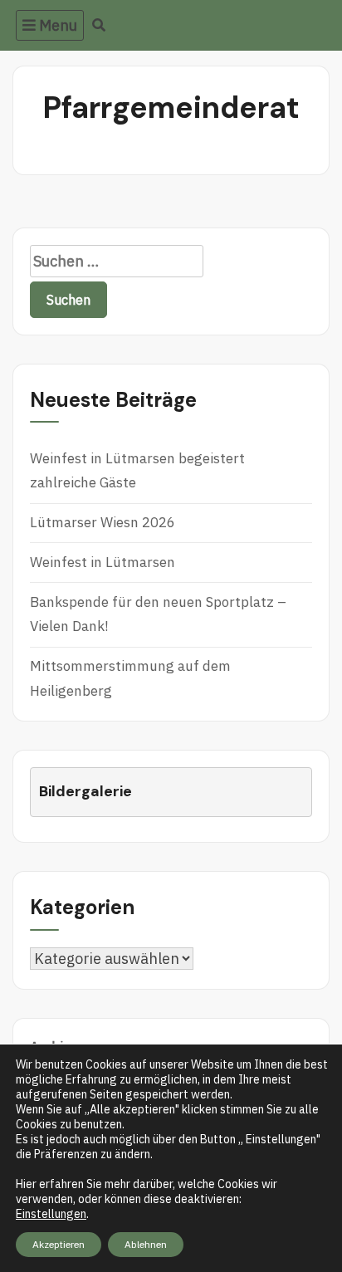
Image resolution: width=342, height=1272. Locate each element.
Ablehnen (146, 1244)
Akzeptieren (58, 1244)
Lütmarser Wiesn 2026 (102, 522)
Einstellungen (51, 1213)
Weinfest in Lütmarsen (102, 562)
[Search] (99, 25)
